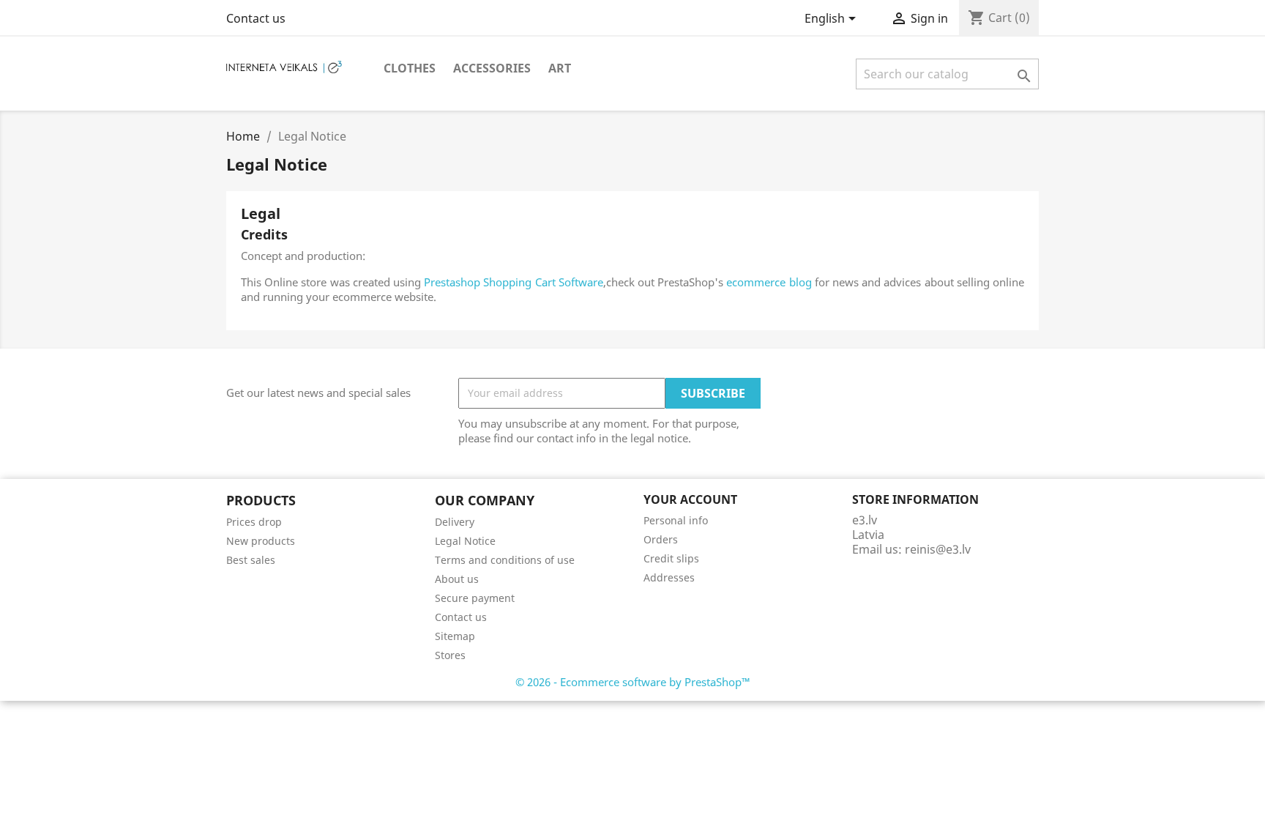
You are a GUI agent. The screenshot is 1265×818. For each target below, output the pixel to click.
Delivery (454, 522)
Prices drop (254, 522)
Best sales (250, 560)
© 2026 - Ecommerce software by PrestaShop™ (632, 681)
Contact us (256, 18)
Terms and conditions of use (505, 560)
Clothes (410, 68)
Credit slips (671, 558)
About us (457, 579)
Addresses (669, 577)
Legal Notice (465, 541)
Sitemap (455, 636)
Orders (660, 539)
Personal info (675, 520)
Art (559, 68)
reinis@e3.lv (938, 549)
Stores (450, 655)
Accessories (492, 68)
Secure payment (475, 598)
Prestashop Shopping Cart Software (513, 282)
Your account (690, 499)
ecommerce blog (768, 282)
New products (260, 541)
